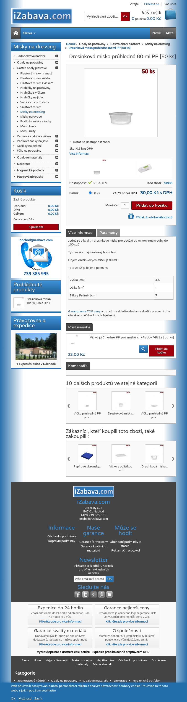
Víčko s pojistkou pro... (120, 468)
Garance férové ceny (93, 542)
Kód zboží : (154, 183)
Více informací (79, 154)
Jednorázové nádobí (31, 56)
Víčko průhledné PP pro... (87, 415)
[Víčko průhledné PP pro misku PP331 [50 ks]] (87, 401)
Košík (19, 191)
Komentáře (78, 366)
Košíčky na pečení (29, 146)
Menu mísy (28, 131)
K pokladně (36, 227)
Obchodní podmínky (61, 536)
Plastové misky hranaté (36, 73)
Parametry (108, 232)
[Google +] (93, 594)
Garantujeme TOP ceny (84, 311)
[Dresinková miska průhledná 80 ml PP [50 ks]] (18, 302)
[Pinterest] (101, 594)
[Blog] (109, 594)
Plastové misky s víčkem (36, 83)
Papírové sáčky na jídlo (32, 141)
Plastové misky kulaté (35, 78)
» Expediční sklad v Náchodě (36, 364)
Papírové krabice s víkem (34, 136)
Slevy (25, 660)
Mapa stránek (102, 664)
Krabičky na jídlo (31, 97)
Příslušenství (79, 327)
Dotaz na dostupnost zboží (91, 142)
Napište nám (105, 660)
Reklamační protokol (125, 550)
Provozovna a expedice (29, 323)
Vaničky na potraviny (34, 102)
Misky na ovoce (31, 117)
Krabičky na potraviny (35, 88)
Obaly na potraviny (30, 62)
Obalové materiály (29, 157)
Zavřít (38, 698)
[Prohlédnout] (143, 349)
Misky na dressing (32, 112)
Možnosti (24, 698)
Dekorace (23, 164)
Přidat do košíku (161, 350)
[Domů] (15, 33)
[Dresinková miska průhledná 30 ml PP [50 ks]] (121, 401)
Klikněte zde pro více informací (60, 621)
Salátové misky (30, 107)
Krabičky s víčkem (32, 93)
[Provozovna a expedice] (36, 346)
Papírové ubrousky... (87, 466)
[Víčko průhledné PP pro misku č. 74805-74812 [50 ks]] (154, 401)
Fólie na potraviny (29, 151)
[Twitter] (85, 594)
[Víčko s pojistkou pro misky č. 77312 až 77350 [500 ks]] (121, 454)
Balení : (74, 193)
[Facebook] (77, 594)
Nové (156, 33)
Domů (70, 44)
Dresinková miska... (39, 299)
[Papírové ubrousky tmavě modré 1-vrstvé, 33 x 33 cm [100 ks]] (87, 454)
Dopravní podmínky (61, 541)
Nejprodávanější (56, 660)
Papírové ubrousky (30, 177)
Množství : (112, 205)
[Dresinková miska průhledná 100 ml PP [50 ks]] (154, 454)
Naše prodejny (82, 660)
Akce (170, 33)
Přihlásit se (151, 4)
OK (13, 698)
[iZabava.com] (41, 16)
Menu (27, 33)
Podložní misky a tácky (36, 121)
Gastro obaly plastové (32, 68)
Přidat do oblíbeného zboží (153, 217)
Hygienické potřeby (30, 170)
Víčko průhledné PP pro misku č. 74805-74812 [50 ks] (132, 337)
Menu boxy (28, 126)
